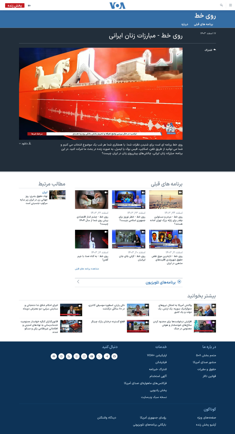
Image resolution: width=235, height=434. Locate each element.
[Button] (210, 51)
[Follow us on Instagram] (84, 356)
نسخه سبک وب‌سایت (154, 397)
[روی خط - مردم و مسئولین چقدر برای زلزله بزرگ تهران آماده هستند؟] (165, 199)
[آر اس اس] (69, 356)
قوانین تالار (209, 376)
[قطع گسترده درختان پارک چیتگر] (138, 326)
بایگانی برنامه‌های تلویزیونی (149, 425)
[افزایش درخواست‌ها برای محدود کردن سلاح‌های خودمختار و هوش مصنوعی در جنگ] (205, 326)
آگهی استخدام (158, 376)
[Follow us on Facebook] (114, 356)
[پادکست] (61, 356)
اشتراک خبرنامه (158, 369)
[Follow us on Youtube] (92, 356)
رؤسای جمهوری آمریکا (153, 418)
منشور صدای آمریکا (204, 362)
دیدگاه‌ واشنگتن (106, 418)
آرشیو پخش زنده (206, 425)
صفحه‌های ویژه (206, 418)
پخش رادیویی (158, 390)
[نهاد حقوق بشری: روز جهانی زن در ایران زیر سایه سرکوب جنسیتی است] (57, 194)
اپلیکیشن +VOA (157, 355)
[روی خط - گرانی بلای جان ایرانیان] (128, 239)
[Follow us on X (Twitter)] (99, 356)
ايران (44, 192)
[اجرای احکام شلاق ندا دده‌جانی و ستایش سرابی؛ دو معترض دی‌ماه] (71, 310)
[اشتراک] (54, 356)
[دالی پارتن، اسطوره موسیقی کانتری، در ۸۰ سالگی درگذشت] (138, 310)
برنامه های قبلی (203, 24)
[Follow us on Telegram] (107, 356)
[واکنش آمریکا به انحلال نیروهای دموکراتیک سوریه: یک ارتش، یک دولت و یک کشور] (205, 310)
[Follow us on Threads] (77, 356)
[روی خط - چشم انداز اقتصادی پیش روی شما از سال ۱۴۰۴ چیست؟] (91, 199)
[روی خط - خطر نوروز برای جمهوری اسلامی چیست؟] (128, 199)
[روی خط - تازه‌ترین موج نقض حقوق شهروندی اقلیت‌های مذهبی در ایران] (165, 239)
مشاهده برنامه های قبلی (87, 269)
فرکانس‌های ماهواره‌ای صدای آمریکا (145, 383)
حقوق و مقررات (206, 369)
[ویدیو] (29, 5)
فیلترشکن (161, 362)
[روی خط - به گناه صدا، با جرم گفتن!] (91, 239)
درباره (184, 24)
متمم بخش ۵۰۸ (206, 355)
